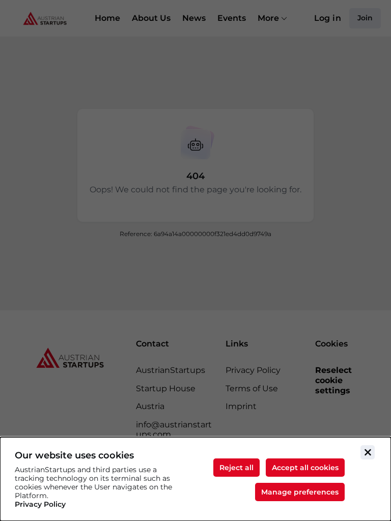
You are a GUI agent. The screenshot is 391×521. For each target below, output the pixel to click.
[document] (195, 479)
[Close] (367, 452)
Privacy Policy (40, 504)
